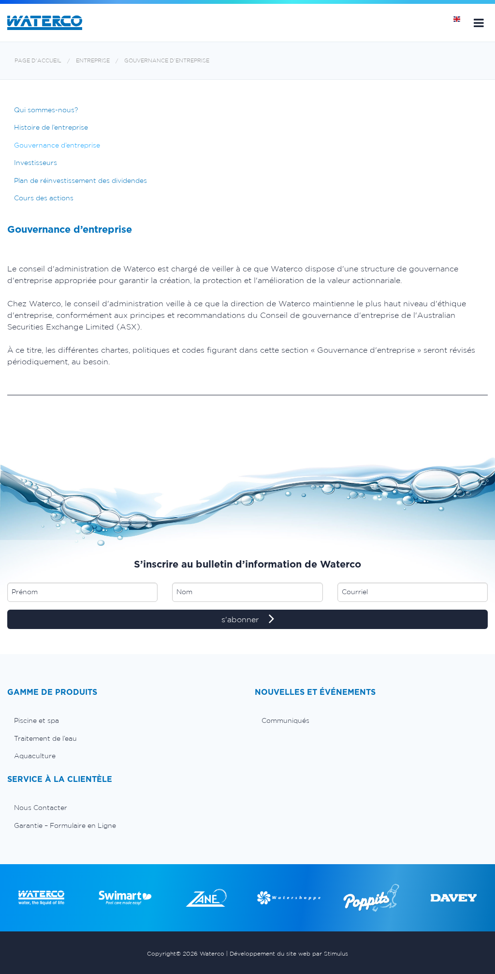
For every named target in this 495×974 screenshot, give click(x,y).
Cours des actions (43, 198)
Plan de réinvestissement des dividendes (80, 180)
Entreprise (93, 60)
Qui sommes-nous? (46, 110)
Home (460, 22)
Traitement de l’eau (45, 738)
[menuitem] (123, 720)
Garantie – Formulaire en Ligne (65, 825)
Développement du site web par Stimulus (289, 953)
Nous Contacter (40, 807)
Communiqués (285, 720)
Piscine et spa (36, 720)
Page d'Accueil (38, 60)
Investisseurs (35, 162)
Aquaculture (35, 756)
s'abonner (241, 619)
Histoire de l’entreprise (51, 127)
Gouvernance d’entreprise (166, 60)
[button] (479, 23)
